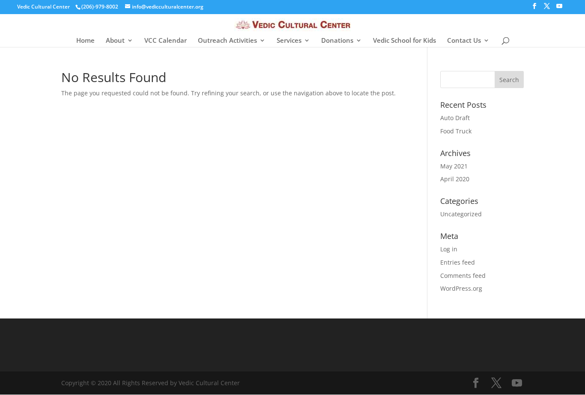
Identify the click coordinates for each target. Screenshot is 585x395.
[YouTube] (559, 8)
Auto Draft (455, 118)
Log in (448, 249)
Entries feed (457, 262)
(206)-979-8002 (99, 6)
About (115, 40)
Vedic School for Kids (404, 40)
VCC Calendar (165, 40)
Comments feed (463, 275)
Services (289, 40)
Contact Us (464, 40)
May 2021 (454, 166)
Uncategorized (461, 214)
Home (85, 40)
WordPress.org (461, 288)
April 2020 (454, 179)
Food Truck (456, 131)
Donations (337, 40)
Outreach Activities (227, 40)
